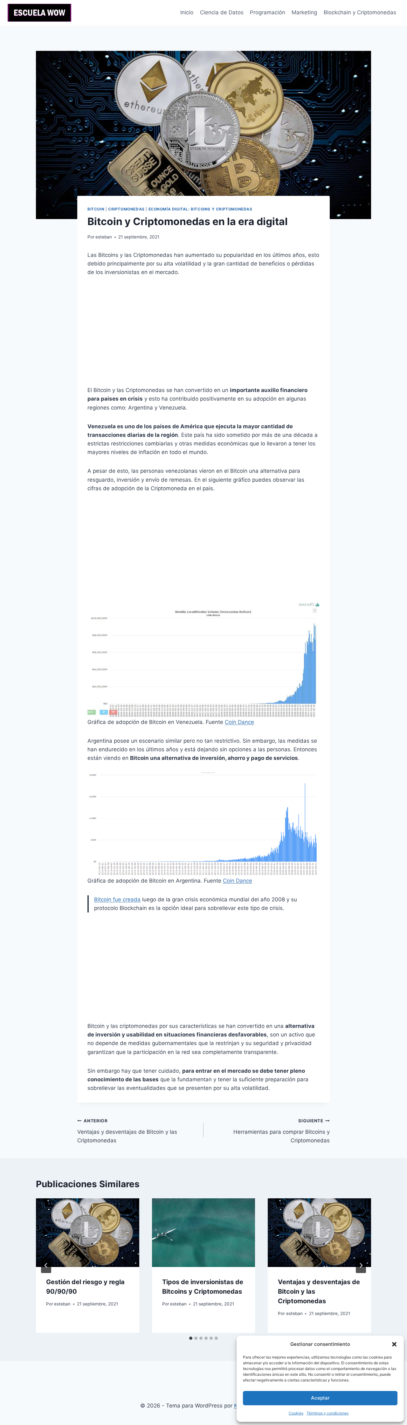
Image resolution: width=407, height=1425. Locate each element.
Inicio (186, 12)
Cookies (296, 1413)
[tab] (190, 1338)
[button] (394, 1344)
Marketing (304, 12)
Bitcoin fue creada (117, 899)
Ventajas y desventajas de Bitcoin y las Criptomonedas (127, 1131)
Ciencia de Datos (222, 12)
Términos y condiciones (327, 1413)
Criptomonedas (126, 209)
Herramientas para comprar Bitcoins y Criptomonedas (281, 1131)
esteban (103, 236)
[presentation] (87, 1232)
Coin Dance (239, 722)
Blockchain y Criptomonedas (360, 12)
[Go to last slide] (46, 1265)
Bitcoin (95, 209)
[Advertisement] (203, 331)
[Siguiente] (361, 1265)
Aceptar (320, 1398)
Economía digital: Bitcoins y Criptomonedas (200, 209)
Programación (267, 12)
